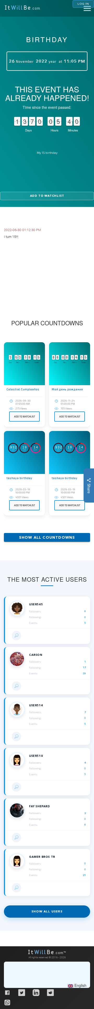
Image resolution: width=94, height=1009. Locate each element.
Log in (83, 3)
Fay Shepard (39, 806)
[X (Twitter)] (21, 992)
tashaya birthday (19, 478)
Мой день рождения (67, 389)
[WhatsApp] (7, 1002)
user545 (36, 604)
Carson (35, 655)
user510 (36, 756)
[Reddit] (50, 992)
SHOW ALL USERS (47, 911)
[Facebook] (7, 992)
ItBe (22, 8)
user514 (36, 705)
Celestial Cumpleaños (23, 389)
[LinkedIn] (36, 992)
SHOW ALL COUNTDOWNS (47, 537)
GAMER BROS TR (42, 857)
